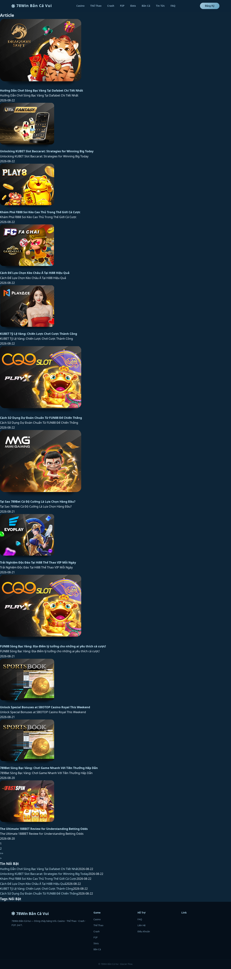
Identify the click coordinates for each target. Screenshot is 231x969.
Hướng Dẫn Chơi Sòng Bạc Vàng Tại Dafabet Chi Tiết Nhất (41, 91)
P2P (122, 5)
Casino (80, 5)
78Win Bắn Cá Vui (34, 5)
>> (1, 853)
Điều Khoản (144, 931)
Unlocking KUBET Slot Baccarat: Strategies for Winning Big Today (46, 151)
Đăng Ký (209, 6)
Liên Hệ (141, 925)
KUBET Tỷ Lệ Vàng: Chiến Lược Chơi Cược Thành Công (38, 334)
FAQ (173, 5)
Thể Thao (95, 5)
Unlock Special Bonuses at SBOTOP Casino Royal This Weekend (45, 707)
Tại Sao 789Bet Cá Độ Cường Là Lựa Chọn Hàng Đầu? (37, 502)
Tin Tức (160, 5)
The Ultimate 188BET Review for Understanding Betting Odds (44, 829)
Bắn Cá (146, 5)
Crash (110, 5)
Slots (133, 5)
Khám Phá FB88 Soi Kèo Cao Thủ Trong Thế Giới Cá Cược (40, 212)
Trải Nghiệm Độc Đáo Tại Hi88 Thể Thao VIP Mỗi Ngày (38, 562)
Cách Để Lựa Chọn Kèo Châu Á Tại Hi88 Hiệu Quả (34, 273)
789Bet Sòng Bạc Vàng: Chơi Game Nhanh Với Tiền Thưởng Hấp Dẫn (49, 768)
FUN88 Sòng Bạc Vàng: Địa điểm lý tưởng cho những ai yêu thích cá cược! (53, 646)
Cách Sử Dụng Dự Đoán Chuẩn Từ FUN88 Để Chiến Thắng (41, 418)
